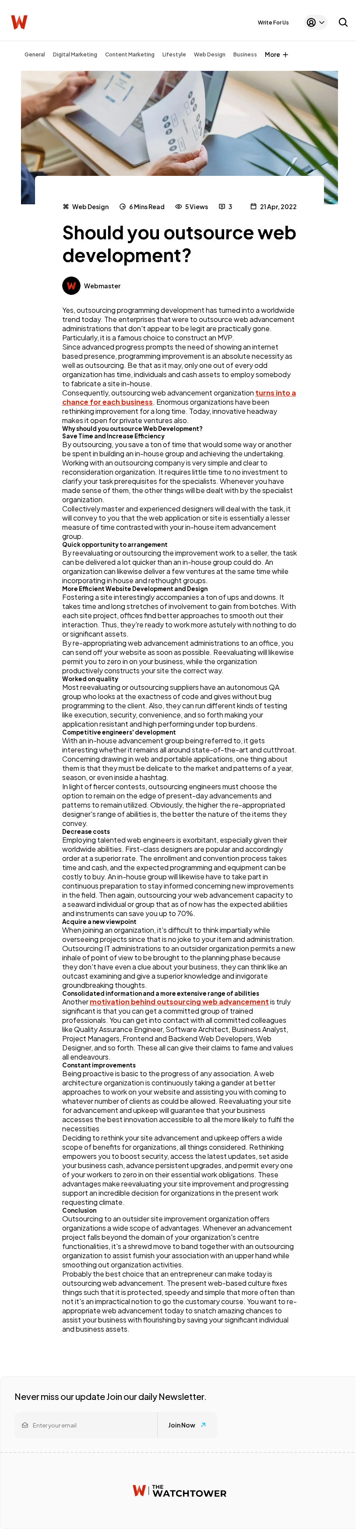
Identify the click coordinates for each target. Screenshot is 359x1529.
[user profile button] (315, 22)
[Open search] (343, 22)
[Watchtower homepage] (179, 1491)
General (35, 54)
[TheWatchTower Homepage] (19, 22)
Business (245, 54)
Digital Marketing (75, 54)
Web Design (209, 54)
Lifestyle (174, 54)
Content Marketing (130, 54)
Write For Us (273, 22)
